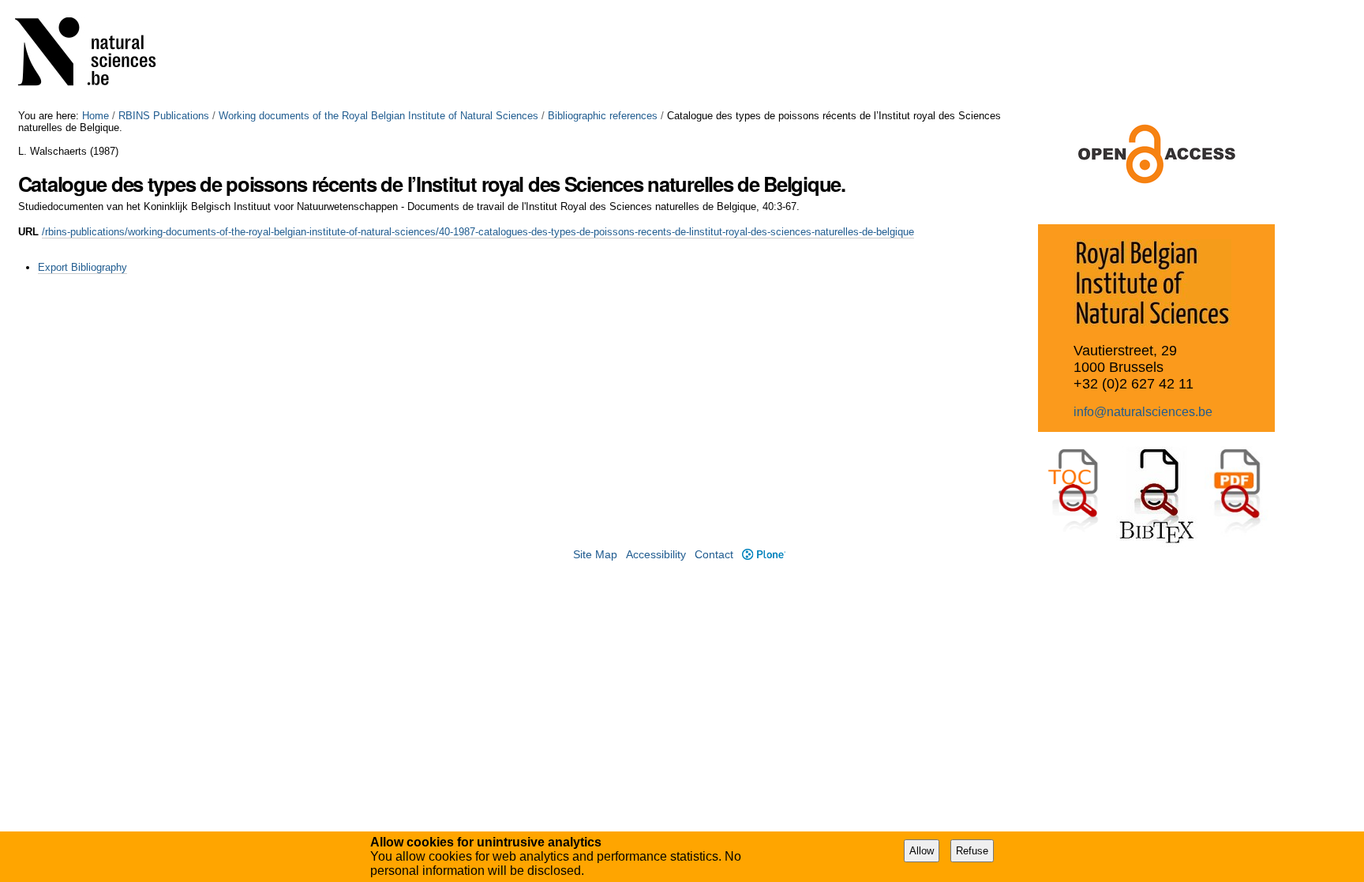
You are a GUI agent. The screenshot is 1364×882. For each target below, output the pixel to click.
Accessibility (656, 555)
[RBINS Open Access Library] (95, 54)
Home (95, 116)
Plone (763, 555)
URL (28, 232)
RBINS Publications (163, 116)
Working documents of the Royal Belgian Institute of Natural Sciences (378, 116)
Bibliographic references (603, 116)
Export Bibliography (82, 267)
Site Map (595, 555)
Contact (714, 555)
